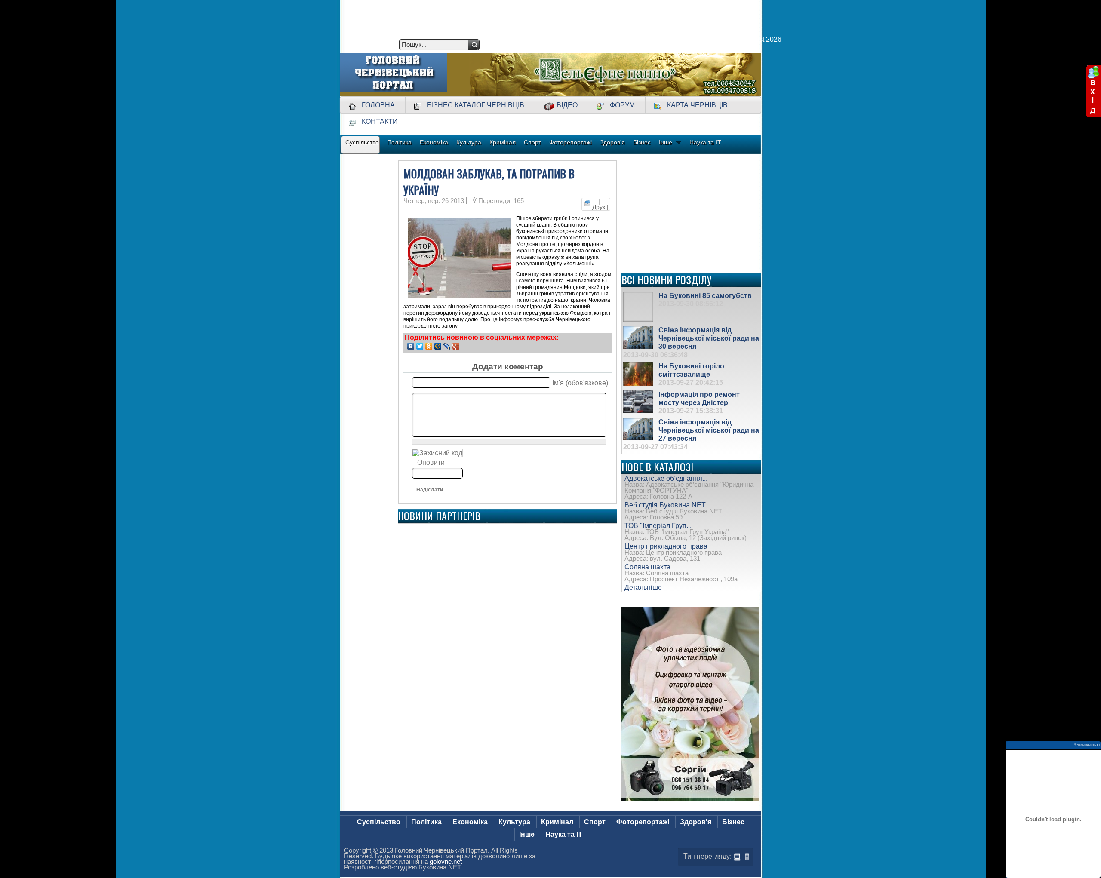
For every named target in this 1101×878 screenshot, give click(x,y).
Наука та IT (563, 834)
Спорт (595, 822)
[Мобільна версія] (747, 856)
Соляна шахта (647, 567)
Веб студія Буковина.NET (665, 505)
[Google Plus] (456, 346)
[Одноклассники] (429, 346)
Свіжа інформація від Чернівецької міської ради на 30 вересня (708, 338)
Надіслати (429, 490)
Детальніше (643, 587)
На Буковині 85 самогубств (705, 295)
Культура (514, 822)
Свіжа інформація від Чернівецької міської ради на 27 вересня (708, 430)
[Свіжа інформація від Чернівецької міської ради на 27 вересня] (638, 429)
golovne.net (446, 861)
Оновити (431, 462)
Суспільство (378, 822)
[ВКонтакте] (410, 346)
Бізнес (733, 822)
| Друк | (599, 204)
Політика (426, 822)
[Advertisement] (691, 213)
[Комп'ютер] (737, 857)
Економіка (470, 822)
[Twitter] (419, 346)
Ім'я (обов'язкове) (580, 382)
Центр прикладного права (665, 546)
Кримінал (557, 822)
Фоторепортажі (642, 822)
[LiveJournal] (447, 346)
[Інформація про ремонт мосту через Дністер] (638, 401)
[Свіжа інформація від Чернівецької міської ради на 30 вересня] (638, 337)
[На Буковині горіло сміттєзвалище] (638, 374)
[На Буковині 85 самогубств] (638, 307)
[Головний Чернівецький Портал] (393, 74)
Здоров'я (695, 822)
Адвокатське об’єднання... (665, 478)
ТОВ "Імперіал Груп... (658, 525)
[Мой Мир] (438, 346)
